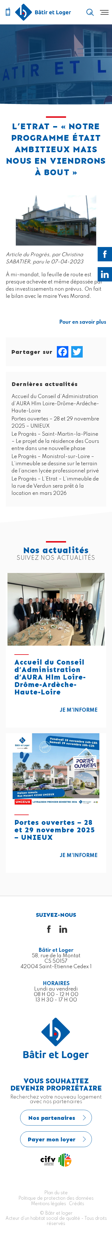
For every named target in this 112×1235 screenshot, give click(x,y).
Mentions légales (48, 1204)
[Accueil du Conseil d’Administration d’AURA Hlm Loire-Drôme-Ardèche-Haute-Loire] (56, 609)
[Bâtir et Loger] (43, 12)
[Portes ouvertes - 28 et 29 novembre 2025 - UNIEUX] (56, 769)
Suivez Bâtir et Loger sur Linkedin (105, 274)
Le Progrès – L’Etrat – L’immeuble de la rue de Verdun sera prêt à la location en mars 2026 (55, 486)
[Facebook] (62, 352)
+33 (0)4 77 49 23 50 (8, 12)
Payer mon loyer (52, 1139)
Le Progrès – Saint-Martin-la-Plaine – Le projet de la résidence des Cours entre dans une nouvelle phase (55, 441)
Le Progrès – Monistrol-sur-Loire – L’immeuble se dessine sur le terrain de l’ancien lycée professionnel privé (55, 464)
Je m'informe (79, 710)
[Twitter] (77, 352)
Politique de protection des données (56, 1198)
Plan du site (56, 1193)
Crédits (76, 1204)
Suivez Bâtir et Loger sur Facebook (105, 254)
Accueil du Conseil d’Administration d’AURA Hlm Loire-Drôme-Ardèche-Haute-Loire (55, 404)
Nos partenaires (51, 1117)
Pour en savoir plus (82, 322)
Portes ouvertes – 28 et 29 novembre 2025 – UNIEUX (54, 830)
